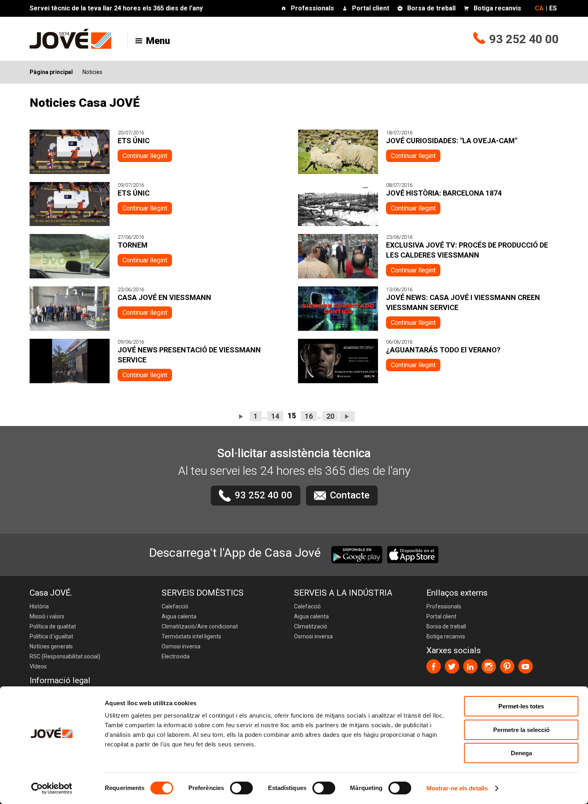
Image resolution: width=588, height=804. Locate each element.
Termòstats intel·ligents (191, 636)
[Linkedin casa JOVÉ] (470, 666)
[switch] (241, 788)
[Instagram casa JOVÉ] (489, 666)
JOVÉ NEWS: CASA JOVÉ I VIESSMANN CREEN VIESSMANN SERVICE (463, 302)
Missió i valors (47, 616)
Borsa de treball (431, 8)
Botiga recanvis (497, 8)
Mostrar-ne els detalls (457, 788)
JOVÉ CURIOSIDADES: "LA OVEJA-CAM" (451, 140)
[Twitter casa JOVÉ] (452, 666)
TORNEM (133, 245)
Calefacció (175, 606)
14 (275, 416)
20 (330, 416)
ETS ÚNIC (134, 140)
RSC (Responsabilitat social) (65, 656)
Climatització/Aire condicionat (200, 626)
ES (553, 8)
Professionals (312, 8)
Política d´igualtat (51, 636)
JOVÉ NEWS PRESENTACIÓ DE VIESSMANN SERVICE (189, 355)
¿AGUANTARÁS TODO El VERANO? (443, 350)
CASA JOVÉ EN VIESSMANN (164, 297)
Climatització (310, 626)
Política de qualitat (53, 626)
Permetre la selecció (521, 729)
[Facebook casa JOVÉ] (433, 666)
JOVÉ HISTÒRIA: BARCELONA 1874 (444, 193)
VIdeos (38, 666)
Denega (521, 753)
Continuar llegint (144, 156)
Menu (158, 40)
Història (39, 606)
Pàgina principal (51, 72)
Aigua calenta (179, 616)
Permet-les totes (521, 706)
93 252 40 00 (524, 39)
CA (539, 8)
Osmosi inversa (181, 646)
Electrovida (176, 656)
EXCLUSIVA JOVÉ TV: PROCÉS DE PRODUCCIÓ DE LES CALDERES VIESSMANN (467, 250)
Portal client (370, 8)
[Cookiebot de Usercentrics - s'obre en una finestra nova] (52, 788)
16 (309, 416)
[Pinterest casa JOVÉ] (507, 666)
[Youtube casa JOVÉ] (525, 666)
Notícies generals (51, 646)
